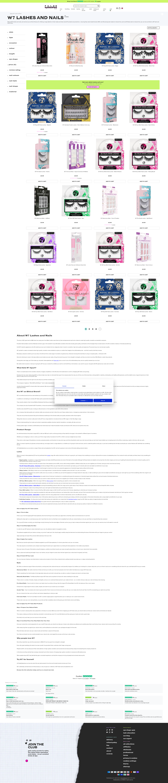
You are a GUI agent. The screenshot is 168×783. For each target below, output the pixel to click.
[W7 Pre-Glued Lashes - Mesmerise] (110, 107)
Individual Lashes (72, 499)
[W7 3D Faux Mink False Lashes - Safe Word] (42, 294)
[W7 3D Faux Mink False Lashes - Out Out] (110, 247)
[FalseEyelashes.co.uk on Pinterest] (112, 732)
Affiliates (127, 747)
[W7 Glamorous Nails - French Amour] (144, 247)
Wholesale (127, 749)
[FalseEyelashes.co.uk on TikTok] (107, 730)
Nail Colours (14, 75)
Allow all (103, 400)
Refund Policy (111, 742)
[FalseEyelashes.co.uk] (51, 8)
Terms (125, 755)
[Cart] (119, 8)
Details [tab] (84, 386)
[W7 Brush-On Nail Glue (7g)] (76, 48)
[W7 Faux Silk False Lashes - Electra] (144, 294)
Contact (109, 748)
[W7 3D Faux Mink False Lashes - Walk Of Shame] (110, 154)
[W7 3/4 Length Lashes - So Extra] (76, 294)
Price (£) (12, 64)
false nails (56, 360)
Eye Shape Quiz (129, 730)
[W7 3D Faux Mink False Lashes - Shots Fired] (144, 48)
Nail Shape (13, 86)
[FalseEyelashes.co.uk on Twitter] (110, 730)
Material (12, 92)
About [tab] (103, 386)
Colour (12, 48)
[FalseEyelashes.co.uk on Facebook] (112, 730)
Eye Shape (13, 59)
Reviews (109, 754)
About (108, 751)
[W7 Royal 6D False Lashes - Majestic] (42, 107)
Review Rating (14, 70)
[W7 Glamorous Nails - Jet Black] (42, 201)
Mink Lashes (50, 480)
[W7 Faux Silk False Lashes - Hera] (76, 201)
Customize (83, 400)
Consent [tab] (64, 386)
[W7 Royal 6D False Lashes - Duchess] (110, 294)
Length (12, 54)
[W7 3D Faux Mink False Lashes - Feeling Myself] (144, 154)
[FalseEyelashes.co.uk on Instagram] (110, 732)
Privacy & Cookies (130, 758)
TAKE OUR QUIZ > (93, 86)
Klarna (125, 764)
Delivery (109, 740)
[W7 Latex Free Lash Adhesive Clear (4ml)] (76, 247)
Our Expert (127, 738)
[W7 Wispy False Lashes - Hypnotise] (42, 247)
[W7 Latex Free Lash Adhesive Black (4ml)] (42, 48)
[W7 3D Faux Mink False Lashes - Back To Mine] (144, 107)
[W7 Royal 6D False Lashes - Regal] (110, 48)
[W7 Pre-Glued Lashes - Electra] (42, 154)
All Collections (128, 744)
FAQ (107, 745)
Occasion (13, 43)
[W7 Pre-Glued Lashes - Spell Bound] (144, 201)
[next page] (100, 329)
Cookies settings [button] (129, 761)
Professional (128, 752)
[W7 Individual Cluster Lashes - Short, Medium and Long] (76, 107)
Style (11, 32)
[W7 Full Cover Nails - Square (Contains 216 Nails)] (76, 154)
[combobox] (153, 27)
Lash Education (129, 733)
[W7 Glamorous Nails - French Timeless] (110, 201)
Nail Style (13, 81)
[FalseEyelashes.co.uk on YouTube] (107, 732)
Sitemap (126, 766)
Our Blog (126, 736)
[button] (40, 72)
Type (11, 37)
